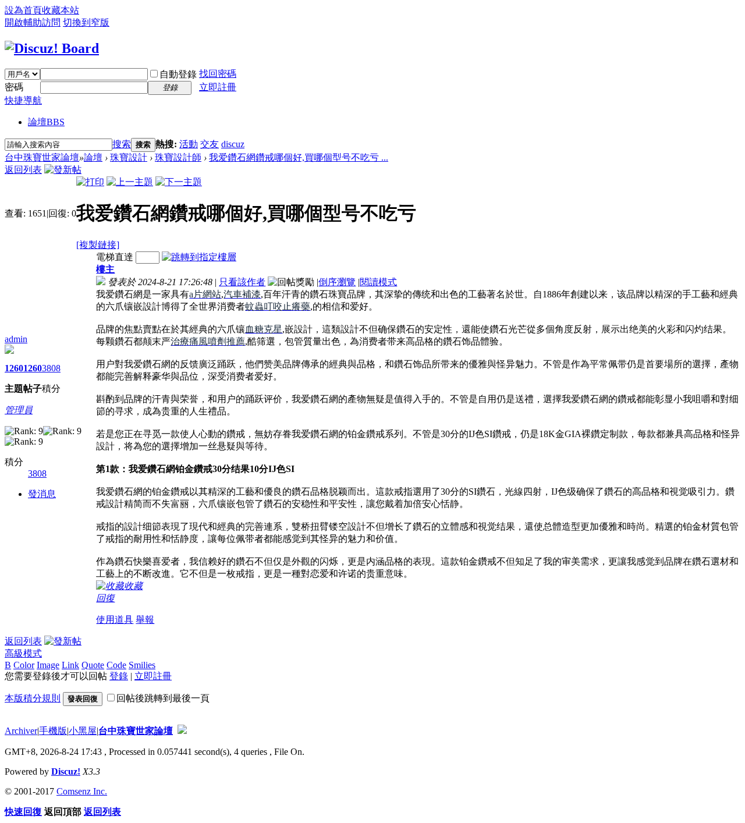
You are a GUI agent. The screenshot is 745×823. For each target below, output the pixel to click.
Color (23, 665)
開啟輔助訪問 (33, 22)
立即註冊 (217, 87)
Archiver (21, 731)
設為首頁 (23, 10)
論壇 (46, 122)
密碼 (14, 87)
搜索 (121, 144)
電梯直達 (114, 257)
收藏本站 (60, 10)
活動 (188, 144)
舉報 (145, 620)
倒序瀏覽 (337, 282)
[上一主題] (130, 182)
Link (70, 665)
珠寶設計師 (178, 157)
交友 (209, 144)
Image (48, 665)
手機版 (53, 731)
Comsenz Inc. (81, 791)
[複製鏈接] (97, 245)
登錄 (118, 676)
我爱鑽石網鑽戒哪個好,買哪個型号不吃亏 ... (298, 157)
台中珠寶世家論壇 (42, 157)
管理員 (19, 410)
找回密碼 (217, 74)
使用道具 (114, 620)
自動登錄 (178, 74)
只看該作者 (242, 282)
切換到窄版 (86, 22)
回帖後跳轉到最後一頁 (163, 698)
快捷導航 (23, 100)
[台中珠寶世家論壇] (52, 48)
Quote (92, 665)
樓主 (105, 269)
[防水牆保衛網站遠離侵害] (182, 731)
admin (16, 339)
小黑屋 (83, 731)
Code (116, 665)
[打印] (90, 182)
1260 (14, 368)
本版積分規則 (33, 698)
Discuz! (65, 771)
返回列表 (23, 170)
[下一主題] (178, 182)
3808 (51, 368)
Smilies (142, 665)
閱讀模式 (378, 282)
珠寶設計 (128, 157)
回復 (105, 598)
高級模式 (23, 653)
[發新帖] (62, 170)
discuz (232, 144)
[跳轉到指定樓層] (199, 257)
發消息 (42, 494)
